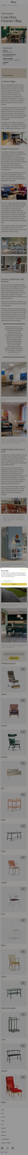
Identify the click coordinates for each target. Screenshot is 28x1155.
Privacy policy (24, 569)
